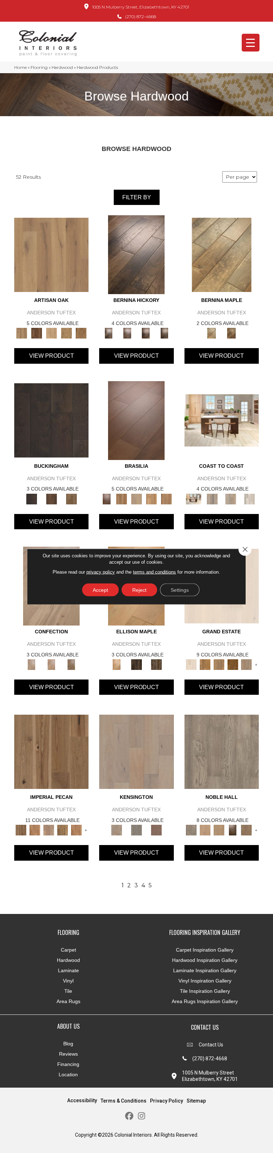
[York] (71, 498)
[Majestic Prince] (136, 664)
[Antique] (51, 751)
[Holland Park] (136, 751)
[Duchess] (219, 830)
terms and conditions (154, 572)
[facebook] (129, 1116)
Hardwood (62, 67)
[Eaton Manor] (219, 664)
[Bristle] (51, 254)
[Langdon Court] (246, 664)
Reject (139, 590)
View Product (51, 356)
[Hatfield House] (233, 664)
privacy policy (100, 572)
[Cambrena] (136, 254)
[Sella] (164, 333)
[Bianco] (221, 254)
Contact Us (211, 1045)
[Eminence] (233, 830)
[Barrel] (121, 498)
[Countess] (205, 830)
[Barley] (35, 830)
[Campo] (136, 498)
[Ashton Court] (191, 664)
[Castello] (231, 333)
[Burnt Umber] (36, 333)
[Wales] (51, 498)
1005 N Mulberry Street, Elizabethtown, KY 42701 (140, 7)
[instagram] (141, 1116)
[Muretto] (146, 333)
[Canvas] (51, 333)
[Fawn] (49, 830)
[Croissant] (32, 664)
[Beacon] (221, 420)
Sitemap (196, 1101)
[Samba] (166, 498)
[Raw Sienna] (81, 333)
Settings (180, 590)
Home (20, 67)
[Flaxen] (63, 830)
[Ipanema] (151, 498)
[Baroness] (221, 751)
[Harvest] (76, 830)
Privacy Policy (166, 1101)
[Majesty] (246, 830)
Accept (100, 590)
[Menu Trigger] (250, 43)
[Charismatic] (116, 664)
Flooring (39, 67)
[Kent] (51, 420)
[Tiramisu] (71, 664)
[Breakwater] (212, 498)
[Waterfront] (249, 498)
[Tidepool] (231, 498)
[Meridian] (156, 664)
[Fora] (127, 333)
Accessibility (82, 1100)
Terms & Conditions (123, 1101)
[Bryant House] (205, 664)
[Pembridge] (136, 830)
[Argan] (136, 420)
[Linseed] (66, 333)
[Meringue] (51, 664)
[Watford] (156, 830)
